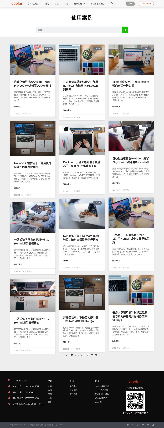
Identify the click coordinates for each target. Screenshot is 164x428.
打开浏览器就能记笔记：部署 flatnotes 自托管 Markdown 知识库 (80, 85)
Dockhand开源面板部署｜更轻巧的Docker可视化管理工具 (81, 164)
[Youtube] (143, 425)
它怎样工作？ (33, 3)
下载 (57, 3)
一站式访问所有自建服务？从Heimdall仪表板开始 (31, 241)
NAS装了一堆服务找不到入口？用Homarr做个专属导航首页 (130, 238)
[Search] (125, 30)
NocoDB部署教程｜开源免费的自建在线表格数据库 (32, 165)
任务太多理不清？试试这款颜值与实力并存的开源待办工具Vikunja (129, 316)
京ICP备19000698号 (59, 425)
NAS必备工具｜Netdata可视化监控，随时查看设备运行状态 (81, 237)
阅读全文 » (18, 106)
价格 (47, 3)
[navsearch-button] (111, 3)
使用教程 (78, 3)
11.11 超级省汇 (97, 3)
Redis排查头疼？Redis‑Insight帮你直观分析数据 (130, 83)
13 (88, 355)
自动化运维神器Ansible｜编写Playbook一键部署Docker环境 (32, 83)
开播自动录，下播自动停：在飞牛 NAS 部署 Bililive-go (80, 319)
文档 (66, 3)
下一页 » (94, 355)
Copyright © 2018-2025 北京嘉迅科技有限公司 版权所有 (31, 425)
